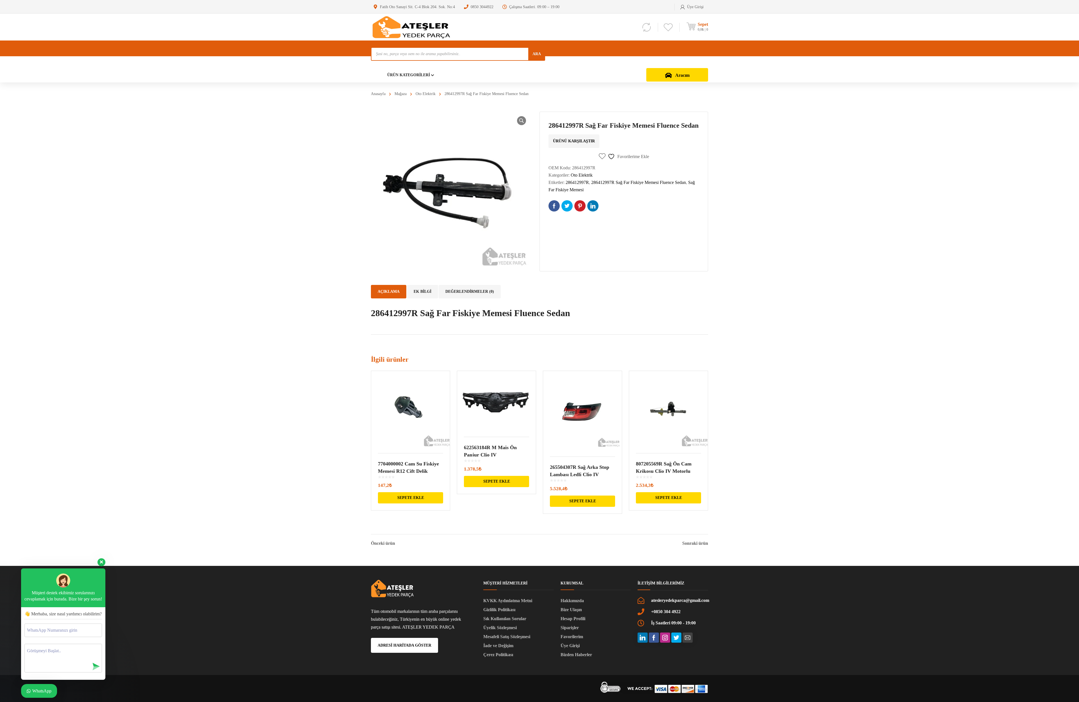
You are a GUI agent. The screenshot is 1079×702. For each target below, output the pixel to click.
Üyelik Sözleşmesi (500, 627)
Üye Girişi (570, 645)
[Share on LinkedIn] (593, 206)
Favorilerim (572, 636)
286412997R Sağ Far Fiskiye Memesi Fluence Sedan (638, 182)
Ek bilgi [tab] (422, 291)
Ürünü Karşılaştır (574, 141)
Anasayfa (378, 94)
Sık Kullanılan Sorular (504, 618)
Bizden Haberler (576, 654)
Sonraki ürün (695, 543)
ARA (536, 54)
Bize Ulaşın (571, 609)
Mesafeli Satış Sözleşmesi (506, 636)
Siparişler (570, 627)
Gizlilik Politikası (499, 609)
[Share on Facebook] (554, 206)
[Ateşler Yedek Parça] (413, 27)
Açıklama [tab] (389, 291)
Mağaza (401, 94)
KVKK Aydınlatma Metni (507, 600)
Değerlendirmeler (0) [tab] (469, 291)
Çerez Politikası (498, 654)
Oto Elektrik (426, 94)
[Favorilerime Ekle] (442, 383)
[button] (521, 120)
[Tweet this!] (567, 206)
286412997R (577, 182)
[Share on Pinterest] (580, 206)
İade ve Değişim (498, 645)
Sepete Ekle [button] (410, 498)
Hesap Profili (573, 618)
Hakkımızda (572, 600)
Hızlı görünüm (410, 408)
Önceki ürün (383, 543)
